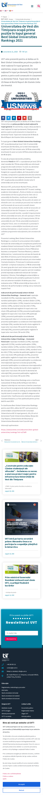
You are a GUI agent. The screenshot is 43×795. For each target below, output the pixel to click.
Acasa (11, 19)
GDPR (4, 779)
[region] (21, 757)
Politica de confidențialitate (12, 774)
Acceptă (21, 784)
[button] (39, 6)
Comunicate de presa (22, 19)
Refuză (21, 790)
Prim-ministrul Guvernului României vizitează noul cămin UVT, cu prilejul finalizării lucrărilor (20, 581)
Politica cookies (8, 776)
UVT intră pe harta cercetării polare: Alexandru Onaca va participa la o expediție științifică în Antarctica (21, 542)
